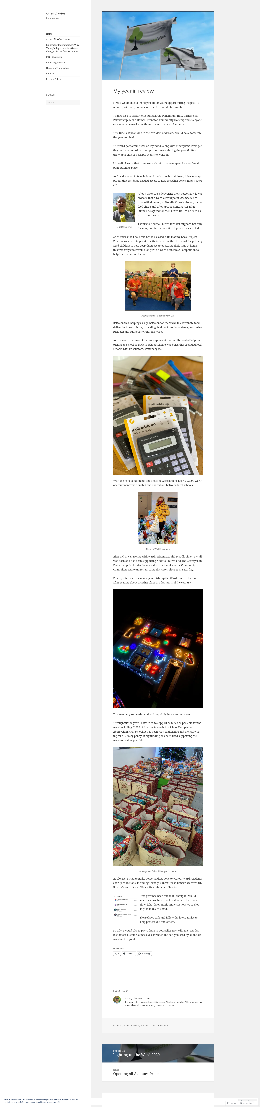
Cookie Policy (56, 1102)
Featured (164, 1025)
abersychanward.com (144, 1025)
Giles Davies (55, 13)
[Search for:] (63, 102)
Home (49, 33)
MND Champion (54, 56)
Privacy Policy (53, 79)
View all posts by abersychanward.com (151, 1005)
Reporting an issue (55, 62)
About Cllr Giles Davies (58, 39)
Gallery (50, 73)
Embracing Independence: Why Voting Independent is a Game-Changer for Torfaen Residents (62, 48)
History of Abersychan (57, 68)
